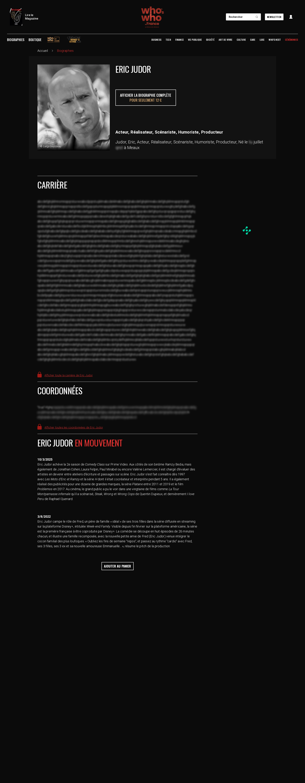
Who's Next (275, 39)
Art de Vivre (225, 39)
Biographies (15, 39)
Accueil (42, 51)
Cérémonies (291, 39)
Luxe (262, 39)
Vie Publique (195, 39)
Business (156, 39)
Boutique (35, 39)
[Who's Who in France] (152, 17)
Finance (179, 39)
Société (210, 39)
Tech (168, 39)
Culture (241, 39)
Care (252, 39)
